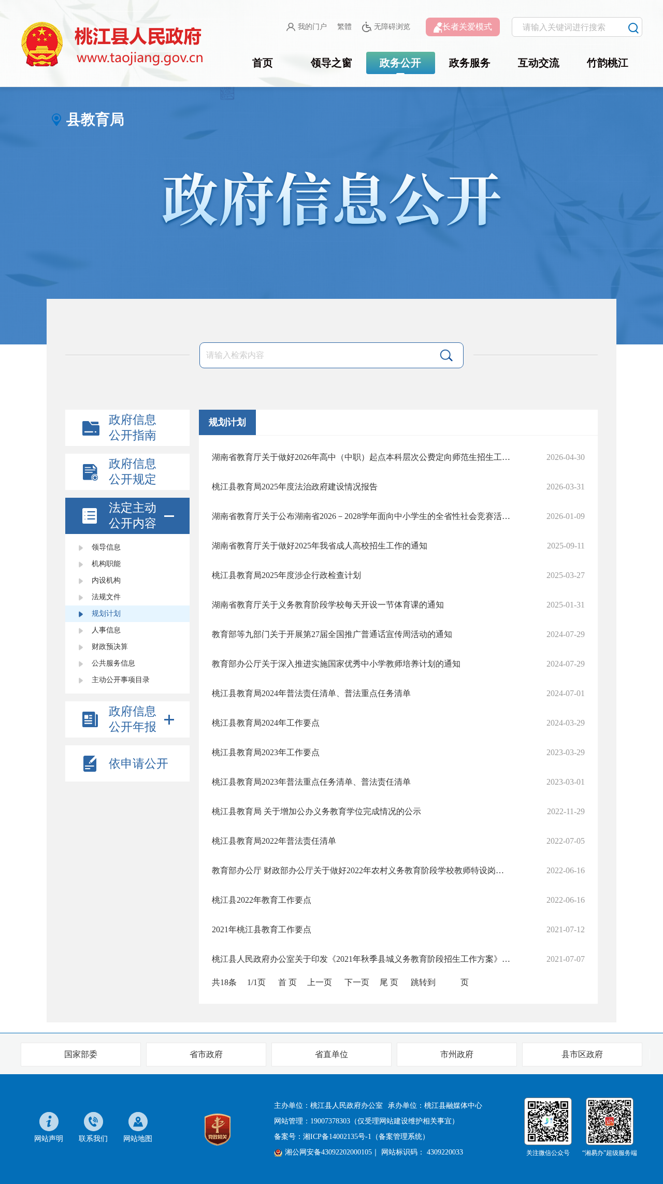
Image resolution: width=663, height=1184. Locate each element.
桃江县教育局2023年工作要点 (266, 752)
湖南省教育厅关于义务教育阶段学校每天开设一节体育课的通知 (328, 604)
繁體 (344, 27)
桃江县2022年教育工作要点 (261, 900)
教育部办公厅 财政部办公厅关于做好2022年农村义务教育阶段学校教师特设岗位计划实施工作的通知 (361, 870)
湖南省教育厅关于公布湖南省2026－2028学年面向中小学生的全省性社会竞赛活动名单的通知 (361, 516)
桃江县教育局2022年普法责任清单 (274, 840)
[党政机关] (217, 1128)
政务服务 (470, 62)
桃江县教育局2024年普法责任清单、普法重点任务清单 (311, 693)
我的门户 (312, 27)
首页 (262, 62)
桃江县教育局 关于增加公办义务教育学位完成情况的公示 (316, 811)
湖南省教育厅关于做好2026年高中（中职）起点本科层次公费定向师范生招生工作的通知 (361, 457)
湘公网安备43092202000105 (328, 1152)
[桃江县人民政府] (114, 44)
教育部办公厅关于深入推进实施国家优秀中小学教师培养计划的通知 (336, 663)
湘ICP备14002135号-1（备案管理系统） (366, 1136)
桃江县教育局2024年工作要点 (266, 722)
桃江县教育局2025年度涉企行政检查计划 (286, 575)
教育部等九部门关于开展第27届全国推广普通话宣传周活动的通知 (332, 634)
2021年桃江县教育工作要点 (261, 929)
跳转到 (423, 982)
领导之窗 (331, 62)
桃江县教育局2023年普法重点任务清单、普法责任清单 (311, 781)
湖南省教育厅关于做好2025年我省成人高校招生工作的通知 (319, 545)
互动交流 (538, 62)
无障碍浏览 (392, 27)
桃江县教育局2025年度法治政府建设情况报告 (295, 486)
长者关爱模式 (467, 26)
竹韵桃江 (607, 62)
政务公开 (400, 62)
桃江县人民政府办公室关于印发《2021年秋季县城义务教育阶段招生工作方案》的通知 (361, 959)
